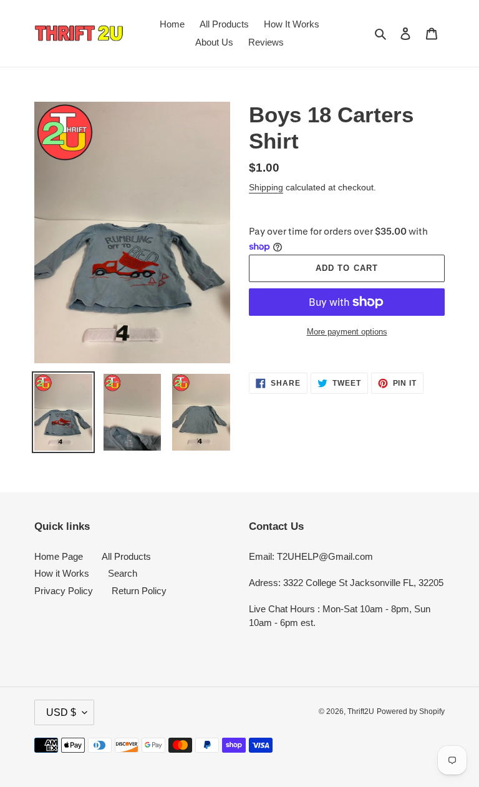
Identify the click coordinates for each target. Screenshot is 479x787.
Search (122, 573)
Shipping (266, 187)
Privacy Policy (63, 590)
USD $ (61, 712)
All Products (126, 556)
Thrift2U (360, 711)
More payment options (347, 331)
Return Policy (139, 590)
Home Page (58, 556)
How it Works (61, 573)
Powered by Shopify (411, 711)
